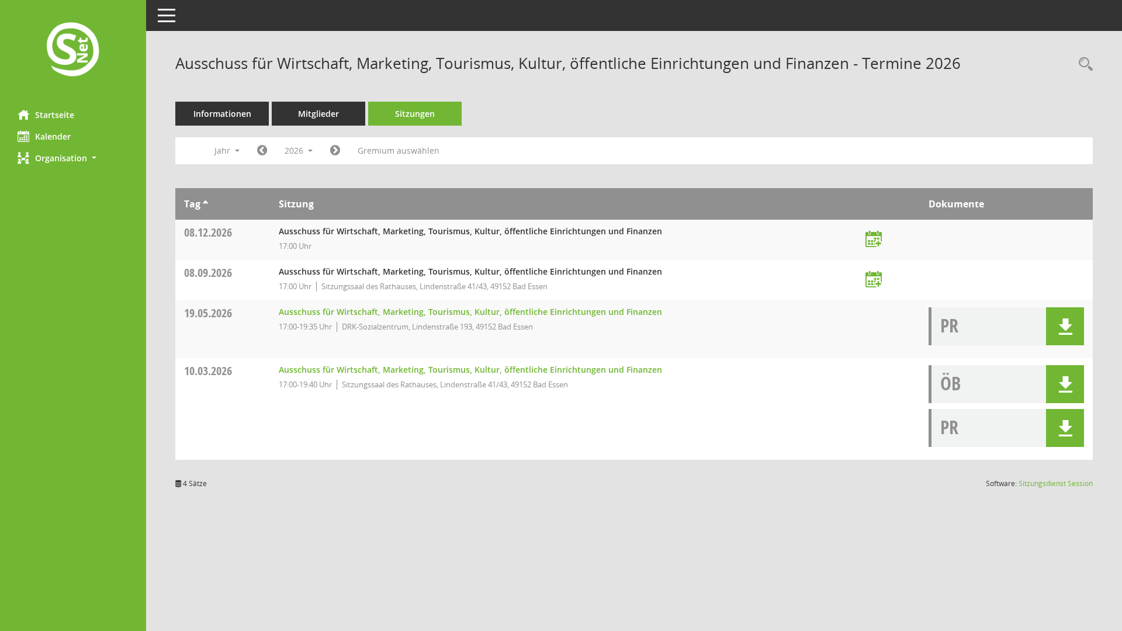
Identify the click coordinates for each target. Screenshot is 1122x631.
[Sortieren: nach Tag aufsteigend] (205, 203)
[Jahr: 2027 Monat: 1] (335, 150)
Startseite (54, 114)
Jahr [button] (223, 150)
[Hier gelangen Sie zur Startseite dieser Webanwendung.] (73, 50)
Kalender (53, 136)
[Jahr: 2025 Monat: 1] (262, 150)
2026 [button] (295, 150)
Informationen (222, 113)
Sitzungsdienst (1056, 483)
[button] (73, 158)
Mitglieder (318, 113)
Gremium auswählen (398, 150)
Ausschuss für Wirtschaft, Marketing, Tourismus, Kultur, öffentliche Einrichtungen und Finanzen (470, 311)
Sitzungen (415, 113)
